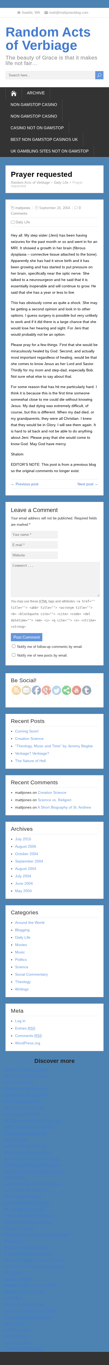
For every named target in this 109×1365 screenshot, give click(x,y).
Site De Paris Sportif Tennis (27, 1247)
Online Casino (16, 1139)
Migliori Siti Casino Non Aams (28, 1215)
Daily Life (61, 183)
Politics (21, 959)
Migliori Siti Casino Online (25, 1069)
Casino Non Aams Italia (23, 1107)
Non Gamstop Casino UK (25, 1133)
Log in (20, 1021)
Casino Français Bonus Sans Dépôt (34, 1266)
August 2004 (25, 868)
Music (20, 952)
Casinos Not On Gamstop (25, 1088)
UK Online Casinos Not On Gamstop (34, 1171)
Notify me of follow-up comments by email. (50, 647)
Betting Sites (14, 1177)
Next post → (88, 484)
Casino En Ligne (18, 1279)
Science (21, 967)
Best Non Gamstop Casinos (27, 1152)
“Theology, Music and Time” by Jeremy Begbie (54, 746)
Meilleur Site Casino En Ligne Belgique (36, 1234)
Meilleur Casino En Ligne (25, 1291)
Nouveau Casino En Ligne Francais (33, 1260)
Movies (21, 945)
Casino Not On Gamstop (37, 128)
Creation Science (29, 738)
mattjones (22, 208)
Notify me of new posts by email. (42, 655)
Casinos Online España (23, 1348)
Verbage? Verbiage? (32, 753)
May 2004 (23, 891)
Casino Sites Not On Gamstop (29, 1126)
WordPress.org (27, 1043)
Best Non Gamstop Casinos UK (44, 139)
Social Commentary (31, 974)
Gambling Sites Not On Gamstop (31, 1158)
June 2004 (24, 883)
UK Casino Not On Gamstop (27, 1222)
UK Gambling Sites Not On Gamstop (50, 151)
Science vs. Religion (54, 800)
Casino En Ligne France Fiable (30, 1310)
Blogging (22, 930)
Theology (23, 982)
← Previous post (24, 484)
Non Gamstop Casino (34, 104)
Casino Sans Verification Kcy (28, 1253)
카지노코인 (13, 1272)
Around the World (29, 922)
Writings (22, 989)
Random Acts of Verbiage (48, 39)
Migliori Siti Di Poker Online (26, 1076)
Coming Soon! (27, 731)
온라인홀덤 (13, 1298)
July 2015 (23, 839)
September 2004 (29, 861)
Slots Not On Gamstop (23, 1196)
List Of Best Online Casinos (27, 1203)
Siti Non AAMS (16, 1336)
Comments (28, 1036)
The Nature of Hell (30, 761)
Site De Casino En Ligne (24, 1304)
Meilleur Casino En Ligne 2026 (30, 1285)
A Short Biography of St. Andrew (64, 807)
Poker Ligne (14, 1323)
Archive (36, 93)
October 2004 (26, 854)
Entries (25, 1028)
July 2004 (23, 876)
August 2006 (25, 846)
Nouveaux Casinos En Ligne (28, 1317)
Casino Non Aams (19, 1082)
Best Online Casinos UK (24, 1209)
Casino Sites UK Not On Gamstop (32, 1184)
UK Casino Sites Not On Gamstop (32, 1120)
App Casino (14, 1241)
